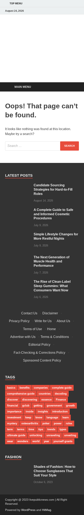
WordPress (28, 510)
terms (20, 429)
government (54, 405)
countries (45, 393)
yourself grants (62, 441)
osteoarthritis (29, 423)
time (31, 429)
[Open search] (74, 87)
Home (51, 329)
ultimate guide (16, 435)
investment (14, 417)
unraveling (53, 435)
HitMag (46, 510)
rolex (69, 423)
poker (46, 423)
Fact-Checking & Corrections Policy (39, 352)
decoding (61, 393)
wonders (22, 441)
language (52, 417)
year (46, 441)
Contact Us (29, 313)
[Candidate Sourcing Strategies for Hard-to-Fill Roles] (18, 185)
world (36, 441)
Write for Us (43, 321)
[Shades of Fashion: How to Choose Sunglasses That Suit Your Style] (18, 467)
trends (51, 429)
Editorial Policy (39, 344)
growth (70, 405)
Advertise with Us (22, 337)
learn (65, 417)
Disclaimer (50, 313)
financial (12, 405)
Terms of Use (32, 329)
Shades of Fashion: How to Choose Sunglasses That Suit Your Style (54, 471)
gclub (25, 405)
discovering (29, 399)
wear (10, 441)
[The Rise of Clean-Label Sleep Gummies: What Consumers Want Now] (18, 282)
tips (40, 429)
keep (28, 417)
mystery (12, 423)
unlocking (36, 435)
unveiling (70, 435)
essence (46, 399)
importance (14, 411)
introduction (60, 411)
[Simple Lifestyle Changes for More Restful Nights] (18, 234)
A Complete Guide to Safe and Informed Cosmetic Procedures (53, 214)
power (58, 423)
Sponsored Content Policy (42, 360)
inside (29, 411)
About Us (63, 321)
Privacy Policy (19, 321)
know (38, 417)
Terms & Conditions (55, 337)
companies (41, 387)
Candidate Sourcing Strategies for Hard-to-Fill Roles (53, 189)
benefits (25, 387)
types (63, 429)
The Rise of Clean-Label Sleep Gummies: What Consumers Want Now (52, 286)
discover (12, 399)
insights (43, 411)
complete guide (62, 387)
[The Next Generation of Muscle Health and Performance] (18, 257)
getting (38, 405)
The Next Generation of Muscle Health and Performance (51, 261)
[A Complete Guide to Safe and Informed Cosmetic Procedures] (18, 210)
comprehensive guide (20, 393)
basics (11, 387)
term (10, 429)
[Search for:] (42, 146)
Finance (61, 399)
